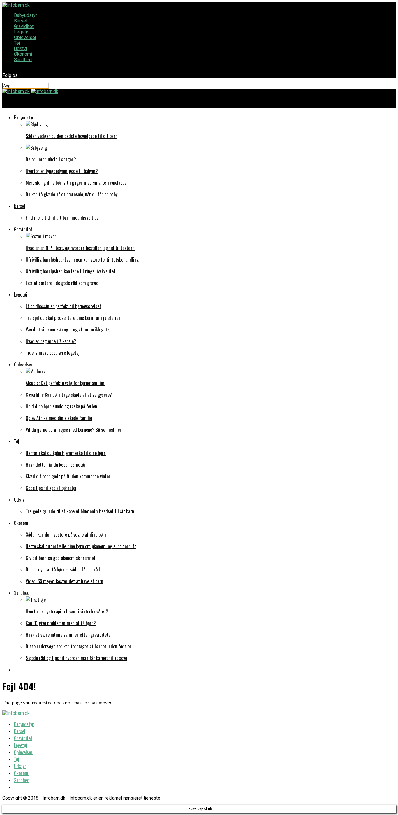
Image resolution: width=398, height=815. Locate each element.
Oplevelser (25, 37)
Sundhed (23, 59)
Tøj (17, 43)
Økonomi (23, 54)
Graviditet (24, 26)
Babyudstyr (25, 15)
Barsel (20, 21)
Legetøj (21, 32)
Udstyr (20, 48)
